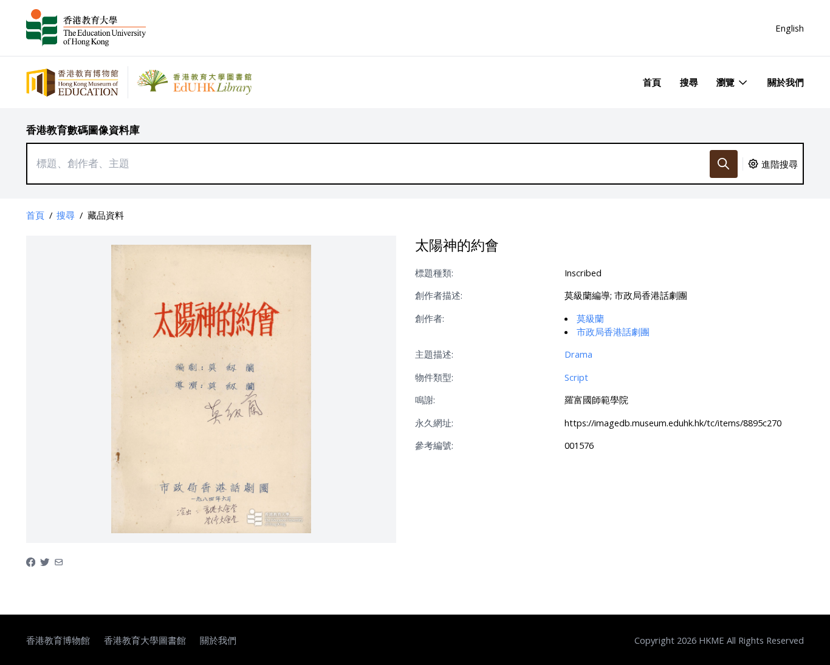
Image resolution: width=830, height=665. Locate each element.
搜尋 (689, 82)
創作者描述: (438, 295)
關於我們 (785, 82)
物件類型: (434, 377)
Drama (578, 354)
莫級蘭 (590, 318)
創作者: (429, 318)
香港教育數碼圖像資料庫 (83, 130)
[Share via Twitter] (44, 561)
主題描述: (434, 354)
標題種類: (434, 273)
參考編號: (434, 445)
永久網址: (434, 423)
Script (576, 377)
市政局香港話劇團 (613, 332)
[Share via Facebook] (30, 561)
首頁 (652, 82)
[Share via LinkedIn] (58, 561)
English (789, 28)
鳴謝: (425, 400)
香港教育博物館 (58, 640)
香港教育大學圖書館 (145, 640)
